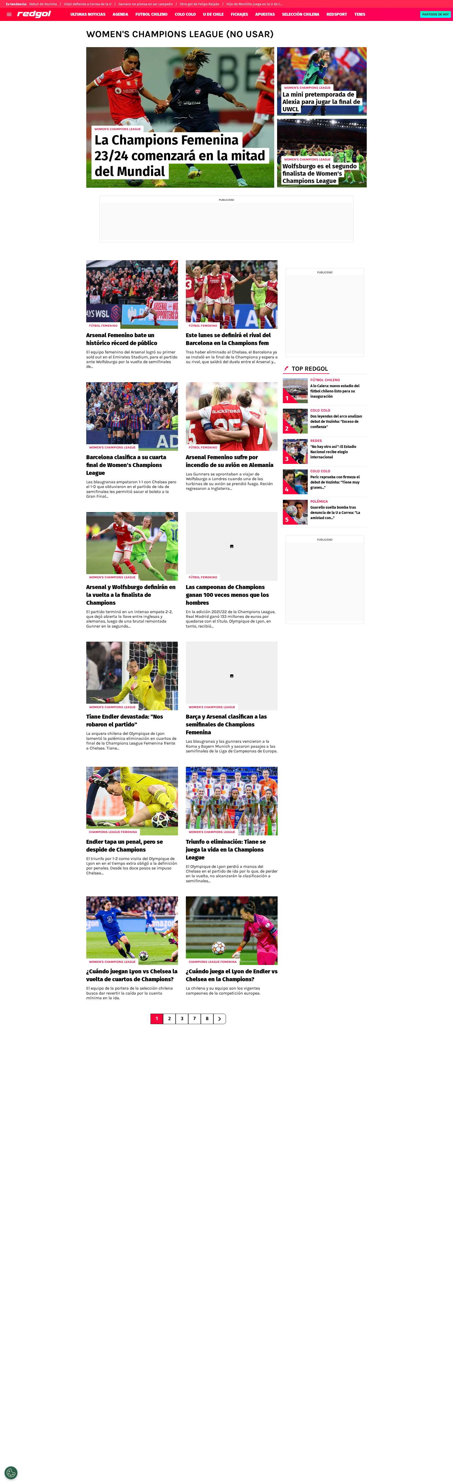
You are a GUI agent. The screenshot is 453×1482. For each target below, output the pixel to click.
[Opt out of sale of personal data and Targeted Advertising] (11, 1472)
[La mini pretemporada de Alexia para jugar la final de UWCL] (322, 81)
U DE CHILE (213, 14)
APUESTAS (265, 14)
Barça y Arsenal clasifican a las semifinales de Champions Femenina (226, 724)
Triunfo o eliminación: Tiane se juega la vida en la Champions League (226, 849)
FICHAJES (239, 14)
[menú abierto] (9, 14)
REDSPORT (337, 14)
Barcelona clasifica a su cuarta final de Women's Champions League (126, 465)
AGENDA (120, 14)
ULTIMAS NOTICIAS (88, 14)
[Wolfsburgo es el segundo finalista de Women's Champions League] (322, 153)
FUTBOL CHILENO (152, 14)
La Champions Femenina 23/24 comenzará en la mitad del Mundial (180, 155)
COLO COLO (185, 14)
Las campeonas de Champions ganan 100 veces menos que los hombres (227, 595)
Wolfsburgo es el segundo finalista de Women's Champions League (320, 174)
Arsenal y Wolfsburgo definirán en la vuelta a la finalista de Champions (131, 595)
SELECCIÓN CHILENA (300, 14)
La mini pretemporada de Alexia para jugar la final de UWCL (321, 102)
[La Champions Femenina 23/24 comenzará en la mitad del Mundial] (180, 117)
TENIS (359, 14)
